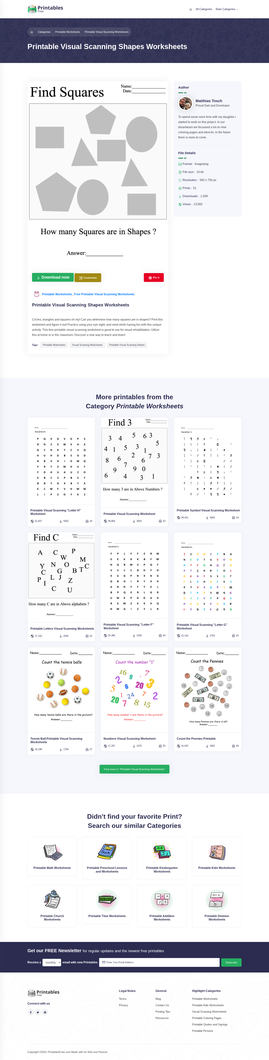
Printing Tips (163, 1011)
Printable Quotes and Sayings (210, 1024)
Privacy (123, 1005)
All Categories (204, 9)
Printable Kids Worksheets (208, 1005)
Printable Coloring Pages (207, 1018)
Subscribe (231, 962)
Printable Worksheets (57, 294)
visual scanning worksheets (87, 345)
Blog (158, 998)
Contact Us (162, 1005)
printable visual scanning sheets (127, 345)
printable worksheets (54, 345)
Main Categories (226, 9)
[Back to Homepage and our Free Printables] (31, 31)
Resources (162, 1018)
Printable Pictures (202, 1030)
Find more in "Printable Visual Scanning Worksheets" (134, 769)
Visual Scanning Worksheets (209, 1011)
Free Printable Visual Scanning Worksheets (104, 294)
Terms (122, 998)
